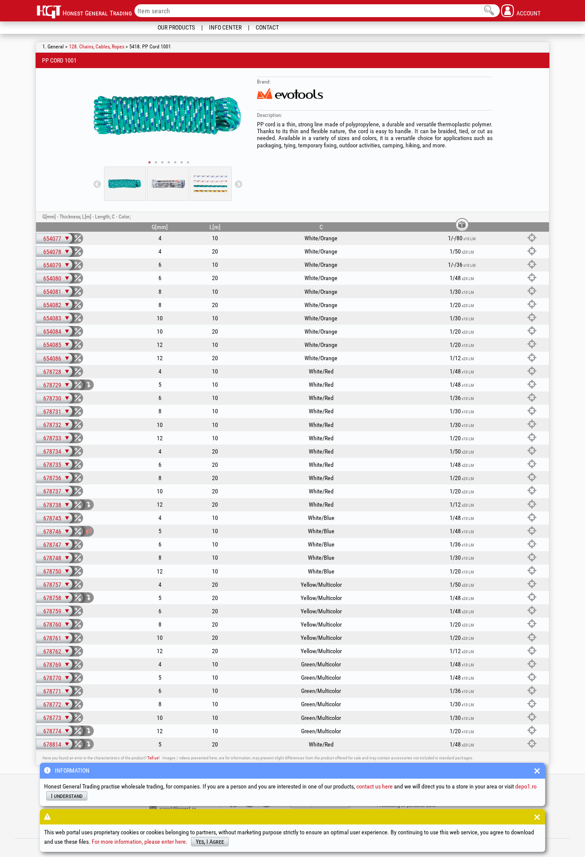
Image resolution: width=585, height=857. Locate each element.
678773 (52, 717)
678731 (52, 411)
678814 (52, 744)
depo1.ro (526, 786)
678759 (52, 611)
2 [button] (156, 162)
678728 (52, 371)
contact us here (374, 786)
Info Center (225, 27)
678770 (52, 678)
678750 (52, 571)
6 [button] (181, 162)
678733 (52, 438)
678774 (52, 731)
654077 (52, 238)
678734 (52, 451)
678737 (52, 491)
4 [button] (168, 162)
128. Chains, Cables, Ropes (96, 47)
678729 (52, 385)
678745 (52, 518)
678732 (52, 424)
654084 (52, 331)
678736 (52, 478)
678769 (52, 664)
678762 (52, 651)
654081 (52, 291)
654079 (52, 265)
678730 (52, 398)
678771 (52, 691)
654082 (52, 305)
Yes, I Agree (210, 841)
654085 (52, 344)
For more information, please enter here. (140, 841)
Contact (267, 27)
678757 (52, 584)
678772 (52, 704)
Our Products (176, 27)
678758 (52, 597)
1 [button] (149, 162)
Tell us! (153, 757)
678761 (52, 638)
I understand (67, 795)
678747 (52, 544)
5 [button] (175, 162)
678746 (52, 531)
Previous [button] (97, 184)
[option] (168, 115)
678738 (52, 505)
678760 (52, 624)
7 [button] (188, 162)
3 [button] (162, 162)
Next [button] (238, 184)
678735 (52, 464)
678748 (52, 558)
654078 (52, 251)
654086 (52, 358)
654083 (52, 318)
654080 (52, 278)
